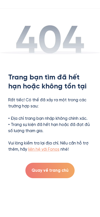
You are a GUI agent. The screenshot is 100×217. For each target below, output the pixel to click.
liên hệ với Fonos (43, 149)
